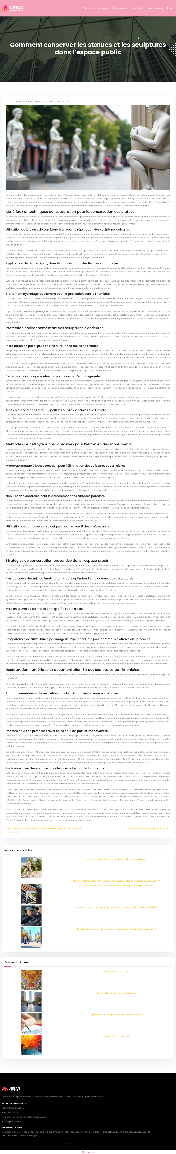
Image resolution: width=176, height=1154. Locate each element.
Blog (169, 8)
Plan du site (88, 1152)
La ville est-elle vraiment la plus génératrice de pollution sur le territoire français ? (44, 830)
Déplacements (120, 8)
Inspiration (138, 8)
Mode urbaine (155, 8)
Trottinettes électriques (96, 8)
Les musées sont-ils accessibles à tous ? (147, 828)
